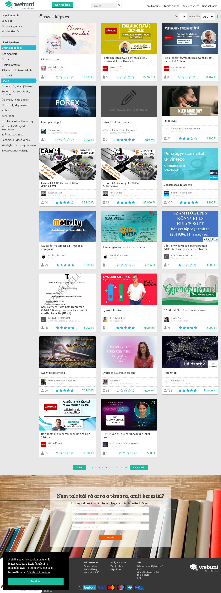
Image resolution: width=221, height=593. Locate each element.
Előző (80, 467)
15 (126, 467)
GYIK (139, 577)
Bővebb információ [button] (38, 572)
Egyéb (5, 80)
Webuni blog (90, 569)
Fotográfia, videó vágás (16, 139)
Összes (6, 59)
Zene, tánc (8, 115)
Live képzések (10, 42)
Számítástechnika (12, 134)
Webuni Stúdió (91, 572)
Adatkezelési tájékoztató (150, 566)
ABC (206, 16)
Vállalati (7, 75)
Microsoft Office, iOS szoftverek (13, 128)
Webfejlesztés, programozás (19, 145)
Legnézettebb (10, 15)
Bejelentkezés (190, 6)
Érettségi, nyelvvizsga (15, 150)
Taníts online (171, 6)
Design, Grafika (11, 64)
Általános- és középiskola (17, 70)
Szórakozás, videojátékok (17, 86)
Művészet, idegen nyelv (16, 105)
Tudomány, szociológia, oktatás (16, 93)
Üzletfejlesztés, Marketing (17, 121)
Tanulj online (153, 6)
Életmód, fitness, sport (16, 99)
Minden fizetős (11, 31)
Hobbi (5, 110)
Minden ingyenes (12, 26)
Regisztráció (209, 6)
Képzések (64, 4)
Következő (138, 467)
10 (120, 467)
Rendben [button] (36, 581)
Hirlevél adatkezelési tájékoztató (148, 573)
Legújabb (7, 20)
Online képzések (12, 47)
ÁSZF (139, 569)
